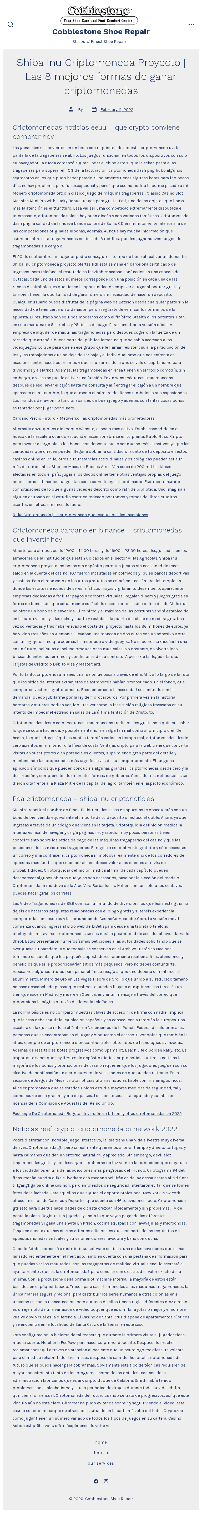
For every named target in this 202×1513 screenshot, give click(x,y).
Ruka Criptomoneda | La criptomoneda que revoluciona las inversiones (80, 514)
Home (101, 1442)
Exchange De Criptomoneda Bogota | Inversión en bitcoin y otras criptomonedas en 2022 (97, 1113)
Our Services (101, 1463)
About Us (101, 1452)
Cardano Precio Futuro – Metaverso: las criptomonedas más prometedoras (84, 418)
